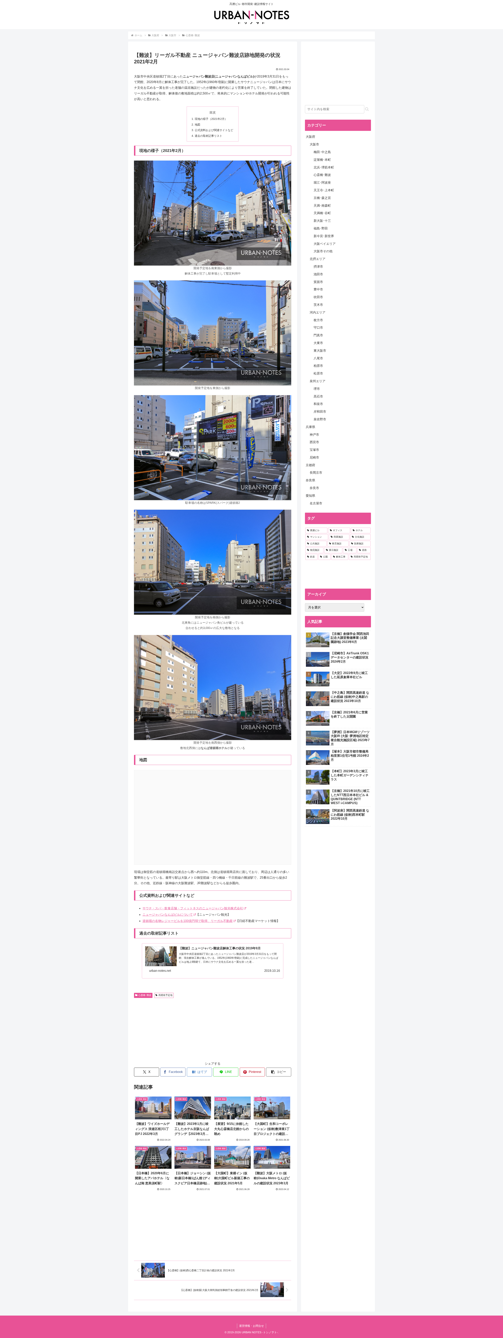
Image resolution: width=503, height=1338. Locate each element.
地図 (197, 124)
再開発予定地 (165, 995)
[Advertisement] (173, 1029)
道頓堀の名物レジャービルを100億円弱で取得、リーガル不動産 (187, 921)
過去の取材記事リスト (208, 135)
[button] (278, 1072)
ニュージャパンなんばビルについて (167, 914)
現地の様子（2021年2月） (211, 118)
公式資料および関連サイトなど (214, 130)
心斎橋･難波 (144, 995)
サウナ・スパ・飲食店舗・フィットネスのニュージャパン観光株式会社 (192, 908)
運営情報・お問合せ (251, 1325)
